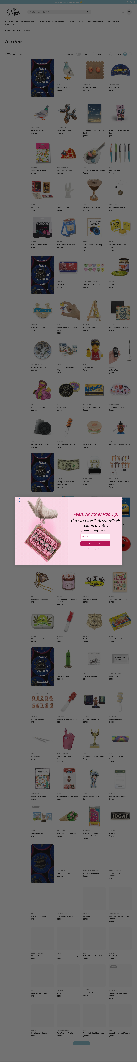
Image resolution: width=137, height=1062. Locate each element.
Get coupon (95, 543)
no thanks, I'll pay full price (95, 549)
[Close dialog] (18, 500)
